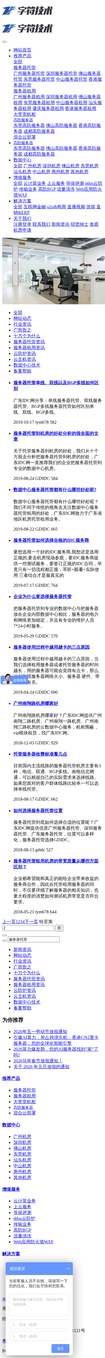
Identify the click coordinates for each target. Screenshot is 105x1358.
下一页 (31, 921)
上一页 (9, 921)
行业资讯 (22, 324)
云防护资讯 (24, 353)
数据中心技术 (26, 365)
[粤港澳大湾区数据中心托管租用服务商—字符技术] (52, 20)
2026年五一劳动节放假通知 (40, 1031)
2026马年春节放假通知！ (38, 1060)
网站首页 (22, 50)
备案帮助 (22, 371)
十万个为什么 (26, 336)
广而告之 (22, 330)
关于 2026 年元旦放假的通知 (41, 1066)
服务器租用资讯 (29, 347)
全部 (17, 61)
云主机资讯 (24, 359)
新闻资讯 (22, 949)
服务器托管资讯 (29, 341)
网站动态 (22, 318)
